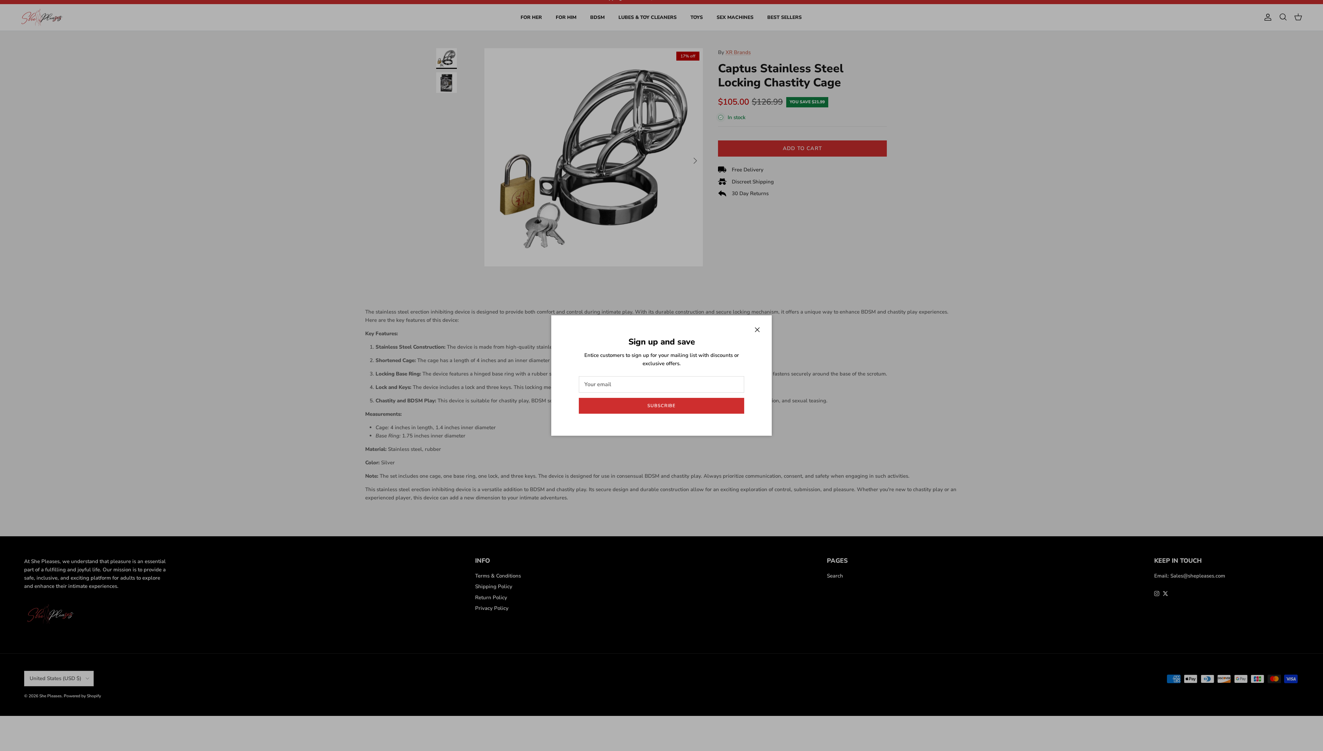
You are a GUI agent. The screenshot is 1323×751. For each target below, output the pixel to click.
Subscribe (661, 406)
